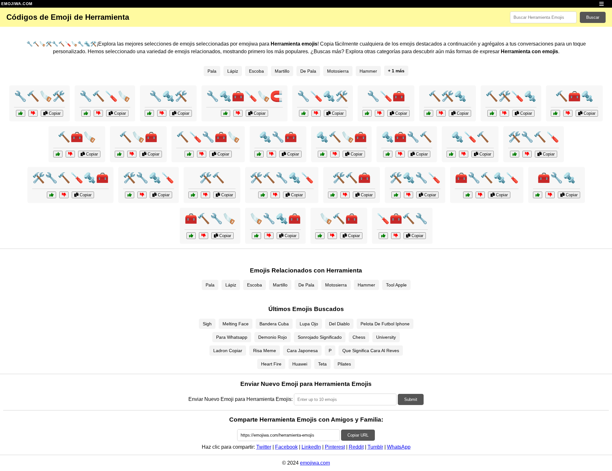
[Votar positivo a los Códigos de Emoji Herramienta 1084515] (129, 195)
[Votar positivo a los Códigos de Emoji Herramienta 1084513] (383, 235)
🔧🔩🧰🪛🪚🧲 (244, 96)
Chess (359, 337)
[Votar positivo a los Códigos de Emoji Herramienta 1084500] (193, 195)
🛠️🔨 (212, 178)
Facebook (286, 447)
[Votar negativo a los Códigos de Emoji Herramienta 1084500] (205, 195)
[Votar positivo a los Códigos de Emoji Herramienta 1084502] (189, 154)
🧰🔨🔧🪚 (210, 218)
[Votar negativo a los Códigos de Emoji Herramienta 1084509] (33, 113)
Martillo (282, 71)
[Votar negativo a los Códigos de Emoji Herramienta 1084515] (142, 195)
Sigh (207, 323)
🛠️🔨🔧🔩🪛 (282, 178)
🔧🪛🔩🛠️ (322, 96)
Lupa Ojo (309, 323)
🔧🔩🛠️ (168, 96)
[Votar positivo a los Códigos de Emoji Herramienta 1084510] (467, 195)
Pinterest (335, 447)
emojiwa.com (315, 463)
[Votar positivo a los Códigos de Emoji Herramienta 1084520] (514, 154)
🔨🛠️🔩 (447, 96)
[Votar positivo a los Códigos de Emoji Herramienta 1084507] (396, 195)
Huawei (299, 363)
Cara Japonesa (302, 350)
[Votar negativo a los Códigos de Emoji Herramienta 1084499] (238, 113)
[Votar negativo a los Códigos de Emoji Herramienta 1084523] (316, 113)
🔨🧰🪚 (77, 137)
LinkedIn (311, 447)
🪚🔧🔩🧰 (275, 218)
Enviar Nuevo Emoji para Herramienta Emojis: (240, 399)
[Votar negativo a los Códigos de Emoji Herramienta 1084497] (275, 195)
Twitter (263, 447)
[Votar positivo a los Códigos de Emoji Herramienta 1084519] (256, 235)
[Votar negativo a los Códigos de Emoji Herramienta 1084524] (345, 195)
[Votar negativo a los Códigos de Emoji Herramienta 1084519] (268, 235)
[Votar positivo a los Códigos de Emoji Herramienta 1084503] (51, 195)
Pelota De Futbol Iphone (385, 323)
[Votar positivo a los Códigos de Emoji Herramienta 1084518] (428, 113)
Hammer (368, 71)
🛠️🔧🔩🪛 (148, 178)
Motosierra (338, 71)
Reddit (356, 447)
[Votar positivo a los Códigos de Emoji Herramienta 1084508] (555, 113)
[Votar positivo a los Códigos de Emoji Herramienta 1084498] (319, 235)
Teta (322, 363)
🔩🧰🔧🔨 (406, 137)
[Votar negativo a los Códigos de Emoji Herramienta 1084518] (441, 113)
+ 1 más (396, 70)
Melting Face (235, 323)
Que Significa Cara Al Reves (370, 350)
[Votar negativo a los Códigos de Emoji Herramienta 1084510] (480, 195)
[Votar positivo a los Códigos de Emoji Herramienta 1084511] (492, 113)
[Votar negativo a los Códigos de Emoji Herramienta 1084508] (567, 113)
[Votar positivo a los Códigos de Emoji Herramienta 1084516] (322, 154)
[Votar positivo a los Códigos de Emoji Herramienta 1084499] (225, 113)
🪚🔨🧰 (339, 218)
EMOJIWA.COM (17, 4)
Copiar (54, 113)
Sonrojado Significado (320, 337)
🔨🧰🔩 (574, 96)
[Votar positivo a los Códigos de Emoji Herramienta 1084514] (57, 154)
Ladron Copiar (227, 350)
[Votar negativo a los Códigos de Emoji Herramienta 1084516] (334, 154)
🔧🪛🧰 (386, 96)
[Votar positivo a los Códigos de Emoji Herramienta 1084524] (332, 195)
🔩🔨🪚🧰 (341, 137)
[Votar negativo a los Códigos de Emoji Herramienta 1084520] (527, 154)
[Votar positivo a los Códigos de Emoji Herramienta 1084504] (119, 154)
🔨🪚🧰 (138, 137)
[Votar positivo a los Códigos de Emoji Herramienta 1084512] (149, 113)
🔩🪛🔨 (470, 137)
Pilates (344, 363)
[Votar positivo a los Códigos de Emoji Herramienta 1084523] (303, 113)
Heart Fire (271, 363)
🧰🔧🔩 (556, 178)
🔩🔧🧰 (278, 137)
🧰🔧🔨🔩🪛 (487, 178)
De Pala (308, 71)
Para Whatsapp (231, 337)
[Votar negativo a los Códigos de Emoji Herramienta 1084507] (408, 195)
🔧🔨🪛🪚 (104, 96)
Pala (212, 71)
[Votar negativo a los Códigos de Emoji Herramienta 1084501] (271, 154)
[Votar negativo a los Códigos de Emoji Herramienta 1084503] (64, 195)
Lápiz (232, 71)
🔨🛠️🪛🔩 (510, 96)
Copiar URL (357, 435)
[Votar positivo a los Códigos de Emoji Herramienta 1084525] (387, 154)
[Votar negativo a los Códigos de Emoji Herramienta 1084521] (463, 154)
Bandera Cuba (274, 323)
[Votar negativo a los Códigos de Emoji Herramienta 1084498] (332, 235)
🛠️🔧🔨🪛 (533, 137)
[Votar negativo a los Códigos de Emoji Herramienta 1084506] (98, 113)
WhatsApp (399, 447)
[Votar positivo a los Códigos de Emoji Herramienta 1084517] (367, 113)
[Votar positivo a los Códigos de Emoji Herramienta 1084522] (191, 235)
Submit (410, 399)
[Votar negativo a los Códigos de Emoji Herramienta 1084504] (131, 154)
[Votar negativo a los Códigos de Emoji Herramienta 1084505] (550, 195)
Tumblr (375, 447)
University (386, 337)
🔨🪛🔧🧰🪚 (208, 137)
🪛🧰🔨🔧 (402, 218)
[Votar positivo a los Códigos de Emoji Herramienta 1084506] (86, 113)
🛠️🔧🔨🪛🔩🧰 (70, 178)
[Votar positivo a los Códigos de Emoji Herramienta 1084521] (451, 154)
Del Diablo (339, 323)
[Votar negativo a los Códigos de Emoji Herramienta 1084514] (70, 154)
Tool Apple (396, 284)
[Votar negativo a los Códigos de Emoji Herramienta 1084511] (504, 113)
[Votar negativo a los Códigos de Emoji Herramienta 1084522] (203, 235)
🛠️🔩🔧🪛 (415, 178)
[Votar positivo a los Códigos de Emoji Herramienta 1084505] (537, 195)
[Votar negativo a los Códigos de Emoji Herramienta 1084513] (395, 235)
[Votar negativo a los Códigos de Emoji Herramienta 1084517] (379, 113)
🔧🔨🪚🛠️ (39, 96)
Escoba (256, 71)
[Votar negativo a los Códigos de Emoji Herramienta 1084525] (400, 154)
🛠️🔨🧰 (351, 178)
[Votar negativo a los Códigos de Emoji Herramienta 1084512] (161, 113)
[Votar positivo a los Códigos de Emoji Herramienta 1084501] (259, 154)
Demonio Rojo (272, 337)
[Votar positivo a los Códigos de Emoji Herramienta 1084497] (262, 195)
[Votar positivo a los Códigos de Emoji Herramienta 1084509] (20, 113)
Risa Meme (264, 350)
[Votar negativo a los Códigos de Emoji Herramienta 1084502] (201, 154)
